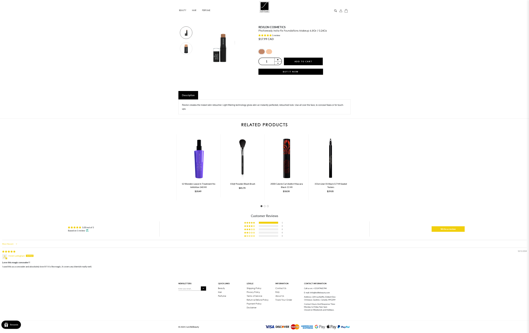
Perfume (206, 11)
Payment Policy (254, 304)
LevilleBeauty (192, 327)
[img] (8, 251)
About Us (279, 296)
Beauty (182, 11)
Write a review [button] (448, 229)
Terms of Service (254, 296)
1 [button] (261, 206)
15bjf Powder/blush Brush (242, 183)
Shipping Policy (254, 289)
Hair (194, 11)
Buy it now (291, 71)
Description (188, 95)
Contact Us (280, 289)
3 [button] (268, 206)
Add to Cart (303, 61)
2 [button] (265, 206)
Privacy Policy (253, 292)
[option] (186, 33)
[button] (265, 35)
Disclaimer (252, 308)
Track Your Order (283, 300)
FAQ (277, 292)
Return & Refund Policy (257, 300)
